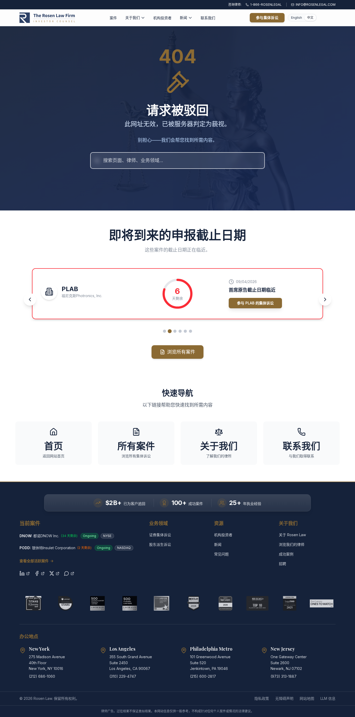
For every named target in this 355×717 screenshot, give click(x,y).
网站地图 (307, 698)
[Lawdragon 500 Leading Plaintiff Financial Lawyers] (97, 603)
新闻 (183, 17)
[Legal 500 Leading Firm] (290, 603)
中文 (310, 18)
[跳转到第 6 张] (190, 331)
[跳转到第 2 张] (170, 331)
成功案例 (286, 554)
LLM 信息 (328, 698)
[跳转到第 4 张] (180, 331)
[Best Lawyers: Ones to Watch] (322, 603)
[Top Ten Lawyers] (257, 603)
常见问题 (221, 554)
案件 (113, 18)
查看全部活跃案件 (36, 561)
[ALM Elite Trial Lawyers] (161, 603)
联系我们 (208, 18)
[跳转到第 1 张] (164, 331)
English (296, 18)
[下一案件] (325, 299)
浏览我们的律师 (291, 544)
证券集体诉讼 (160, 535)
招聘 (282, 563)
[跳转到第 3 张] (175, 331)
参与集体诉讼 (267, 17)
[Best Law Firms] (193, 603)
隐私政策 (261, 698)
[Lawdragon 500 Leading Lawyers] (129, 603)
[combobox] (177, 160)
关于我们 (132, 17)
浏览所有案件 (181, 352)
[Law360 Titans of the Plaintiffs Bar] (33, 603)
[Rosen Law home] (47, 17)
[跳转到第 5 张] (185, 331)
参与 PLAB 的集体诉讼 (230, 303)
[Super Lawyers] (225, 603)
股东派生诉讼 (160, 544)
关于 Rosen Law (292, 535)
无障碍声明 (284, 698)
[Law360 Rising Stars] (65, 603)
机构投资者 (162, 18)
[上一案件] (30, 299)
